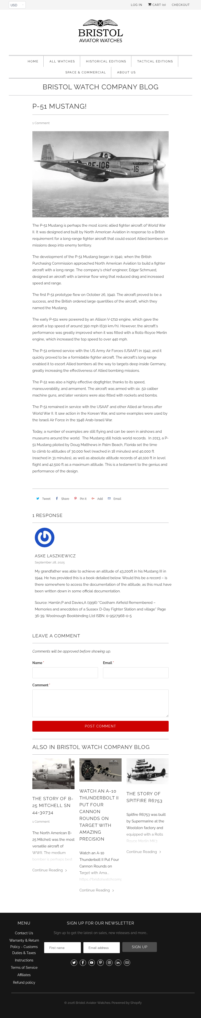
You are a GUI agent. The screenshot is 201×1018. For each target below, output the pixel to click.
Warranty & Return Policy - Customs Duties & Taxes (24, 946)
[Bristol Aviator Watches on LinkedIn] (118, 962)
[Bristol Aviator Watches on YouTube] (91, 962)
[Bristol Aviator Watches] (100, 33)
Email (108, 663)
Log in (136, 5)
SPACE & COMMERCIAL (85, 72)
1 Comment (41, 123)
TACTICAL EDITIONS (155, 61)
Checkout (181, 5)
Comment (41, 685)
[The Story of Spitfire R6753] (147, 771)
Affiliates (24, 975)
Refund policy (24, 982)
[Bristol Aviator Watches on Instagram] (109, 962)
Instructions (24, 960)
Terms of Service (24, 968)
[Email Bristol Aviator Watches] (127, 962)
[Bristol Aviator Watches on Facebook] (83, 962)
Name (38, 663)
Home (33, 61)
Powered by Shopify (127, 1003)
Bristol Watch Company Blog (101, 87)
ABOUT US (126, 72)
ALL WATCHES (62, 61)
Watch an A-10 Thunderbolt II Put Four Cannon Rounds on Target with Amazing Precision (99, 815)
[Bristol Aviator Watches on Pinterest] (100, 962)
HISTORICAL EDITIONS (106, 61)
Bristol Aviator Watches (93, 1003)
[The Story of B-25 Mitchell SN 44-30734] (53, 773)
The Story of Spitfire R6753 (144, 797)
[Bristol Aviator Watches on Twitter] (74, 962)
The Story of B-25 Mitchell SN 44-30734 (53, 805)
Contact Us (24, 933)
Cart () (158, 5)
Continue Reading (48, 870)
